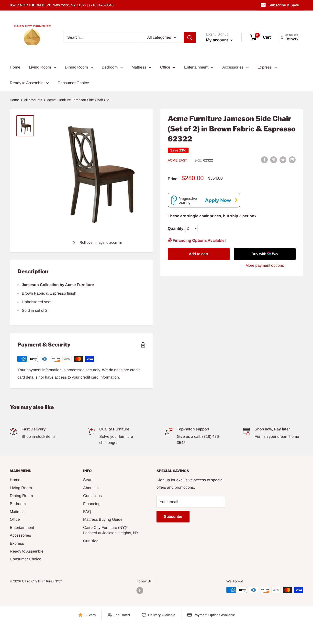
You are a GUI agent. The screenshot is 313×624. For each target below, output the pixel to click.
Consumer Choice (73, 83)
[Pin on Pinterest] (273, 159)
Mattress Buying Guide (103, 519)
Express (264, 67)
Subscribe (173, 516)
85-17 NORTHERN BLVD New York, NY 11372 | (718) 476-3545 (61, 5)
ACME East (177, 160)
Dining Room (76, 67)
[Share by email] (292, 159)
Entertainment (196, 67)
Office (165, 67)
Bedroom (110, 67)
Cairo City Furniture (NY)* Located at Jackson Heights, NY (111, 530)
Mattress (139, 67)
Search (89, 480)
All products (33, 100)
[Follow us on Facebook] (139, 590)
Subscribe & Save (283, 5)
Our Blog (91, 541)
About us (91, 488)
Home (15, 67)
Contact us (92, 496)
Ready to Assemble (27, 83)
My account (217, 40)
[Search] (190, 37)
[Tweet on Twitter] (282, 159)
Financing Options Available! (199, 240)
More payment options (265, 265)
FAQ (87, 511)
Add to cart (198, 254)
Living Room (40, 67)
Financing (92, 504)
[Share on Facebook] (264, 159)
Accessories (233, 67)
